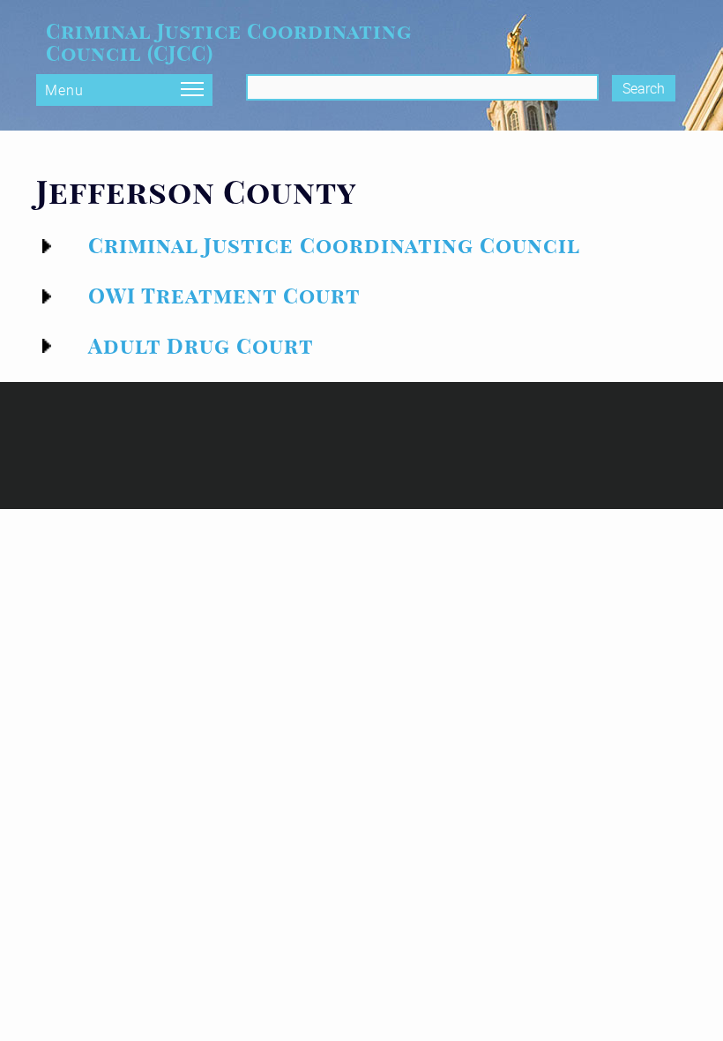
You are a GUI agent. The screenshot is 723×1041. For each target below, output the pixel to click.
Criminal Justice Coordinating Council (334, 246)
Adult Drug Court (201, 346)
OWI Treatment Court (224, 296)
